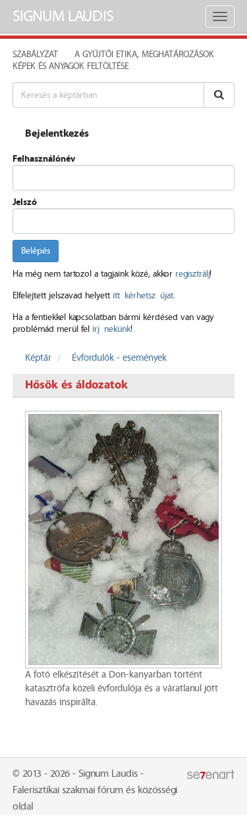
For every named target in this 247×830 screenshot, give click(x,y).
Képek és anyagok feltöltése (70, 66)
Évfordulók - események (119, 358)
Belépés (35, 251)
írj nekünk (111, 329)
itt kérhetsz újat (143, 295)
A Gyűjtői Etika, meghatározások (144, 54)
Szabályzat (35, 54)
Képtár (38, 358)
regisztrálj (192, 274)
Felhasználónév (44, 159)
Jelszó (25, 202)
